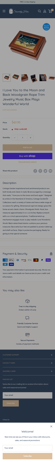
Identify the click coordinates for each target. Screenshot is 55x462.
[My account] (44, 11)
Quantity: (6, 137)
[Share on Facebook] (35, 171)
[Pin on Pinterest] (40, 171)
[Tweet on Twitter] (45, 171)
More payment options (28, 161)
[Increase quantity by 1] (30, 137)
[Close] (51, 426)
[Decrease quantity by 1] (14, 137)
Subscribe (27, 456)
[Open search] (39, 11)
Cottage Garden (10, 110)
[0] (50, 11)
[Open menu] (4, 11)
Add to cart (27, 147)
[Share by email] (50, 171)
